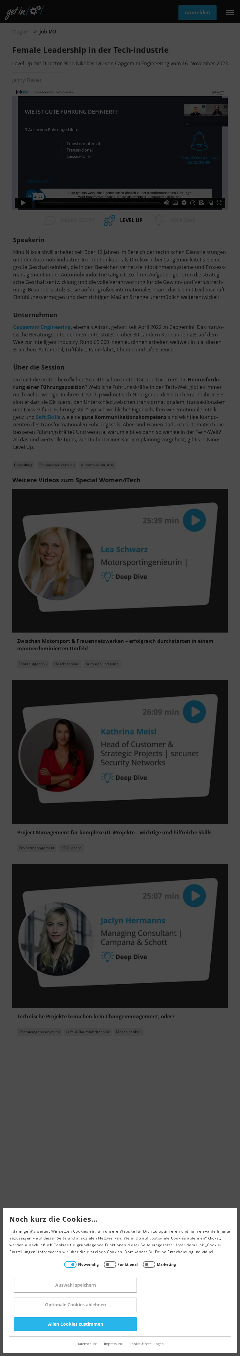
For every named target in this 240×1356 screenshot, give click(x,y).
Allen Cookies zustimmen (75, 1324)
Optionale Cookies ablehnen (75, 1305)
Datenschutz (87, 1344)
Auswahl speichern (75, 1285)
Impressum (113, 1344)
